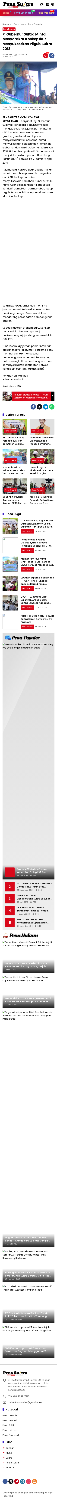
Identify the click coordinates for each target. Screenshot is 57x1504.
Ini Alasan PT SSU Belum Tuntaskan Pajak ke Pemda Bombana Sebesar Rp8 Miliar (33, 909)
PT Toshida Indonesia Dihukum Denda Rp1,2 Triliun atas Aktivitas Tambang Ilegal (34, 885)
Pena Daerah (9, 29)
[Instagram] (28, 1481)
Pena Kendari (10, 1420)
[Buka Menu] (47, 5)
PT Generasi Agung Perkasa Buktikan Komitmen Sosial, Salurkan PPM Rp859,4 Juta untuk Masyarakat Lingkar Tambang (14, 440)
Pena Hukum (9, 1430)
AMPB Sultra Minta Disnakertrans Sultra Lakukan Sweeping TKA (34, 897)
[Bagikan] (51, 55)
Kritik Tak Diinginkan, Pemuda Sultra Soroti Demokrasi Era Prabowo (42, 500)
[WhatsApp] (51, 407)
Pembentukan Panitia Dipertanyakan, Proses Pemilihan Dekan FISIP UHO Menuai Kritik (42, 440)
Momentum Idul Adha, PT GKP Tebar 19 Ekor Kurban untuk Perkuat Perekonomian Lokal (14, 470)
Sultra (9, 1457)
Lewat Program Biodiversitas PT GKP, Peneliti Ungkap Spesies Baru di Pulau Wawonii (42, 470)
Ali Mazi (10, 1467)
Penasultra (7, 55)
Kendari (10, 1448)
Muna (9, 1452)
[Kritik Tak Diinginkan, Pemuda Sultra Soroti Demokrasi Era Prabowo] (42, 486)
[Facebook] (33, 407)
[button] (42, 5)
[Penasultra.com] (18, 4)
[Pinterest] (16, 1481)
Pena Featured (11, 1435)
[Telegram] (45, 407)
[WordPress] (22, 1481)
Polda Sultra (12, 1462)
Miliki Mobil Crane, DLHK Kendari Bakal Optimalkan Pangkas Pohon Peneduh (32, 921)
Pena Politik (9, 1425)
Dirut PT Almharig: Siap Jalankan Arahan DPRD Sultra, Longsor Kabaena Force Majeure (14, 500)
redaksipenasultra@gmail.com (25, 1402)
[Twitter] (39, 407)
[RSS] (34, 1481)
